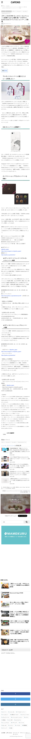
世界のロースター (15, 714)
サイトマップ (16, 732)
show (6, 70)
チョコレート (19, 11)
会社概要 (3, 732)
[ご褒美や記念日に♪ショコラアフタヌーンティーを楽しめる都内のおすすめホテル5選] (15, 481)
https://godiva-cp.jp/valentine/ (8, 254)
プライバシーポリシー (25, 732)
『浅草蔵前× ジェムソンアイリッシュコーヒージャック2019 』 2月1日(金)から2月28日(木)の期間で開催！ (16, 491)
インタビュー (5, 714)
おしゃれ (4, 725)
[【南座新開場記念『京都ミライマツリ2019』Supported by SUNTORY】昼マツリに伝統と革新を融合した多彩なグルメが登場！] (15, 451)
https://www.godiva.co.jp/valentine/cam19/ (11, 295)
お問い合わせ (9, 732)
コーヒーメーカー (25, 714)
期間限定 (25, 725)
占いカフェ (15, 734)
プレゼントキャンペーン (6, 13)
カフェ (27, 717)
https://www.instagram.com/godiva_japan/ (11, 251)
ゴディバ (13, 11)
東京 (11, 728)
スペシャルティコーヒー (17, 717)
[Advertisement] (15, 562)
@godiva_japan (5, 249)
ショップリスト (6, 722)
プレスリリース (8, 11)
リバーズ (22, 722)
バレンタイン (25, 11)
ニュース (3, 11)
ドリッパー (5, 728)
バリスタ (18, 725)
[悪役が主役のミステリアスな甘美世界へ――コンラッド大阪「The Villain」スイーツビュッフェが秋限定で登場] (15, 466)
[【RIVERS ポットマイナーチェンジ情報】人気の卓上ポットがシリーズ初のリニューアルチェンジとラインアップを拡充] (15, 474)
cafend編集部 (10, 433)
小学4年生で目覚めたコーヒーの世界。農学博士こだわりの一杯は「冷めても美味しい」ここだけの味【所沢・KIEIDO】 (15, 488)
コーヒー (11, 725)
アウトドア (14, 722)
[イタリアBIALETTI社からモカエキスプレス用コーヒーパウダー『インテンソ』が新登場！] (15, 459)
